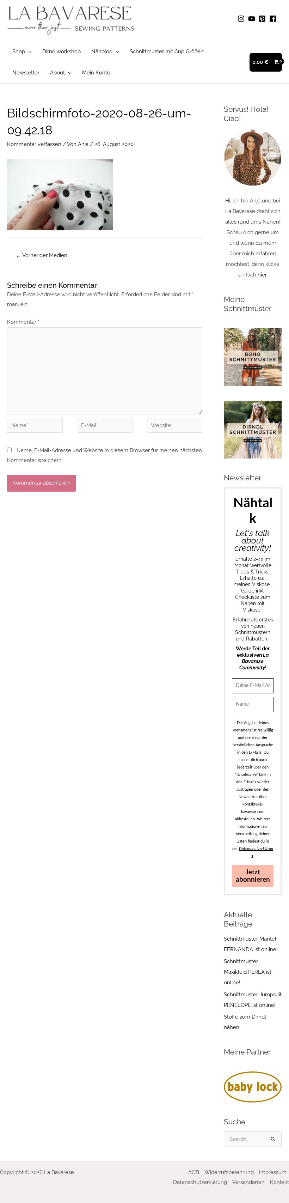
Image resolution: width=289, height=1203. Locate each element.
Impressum (273, 1172)
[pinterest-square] (263, 18)
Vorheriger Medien (41, 255)
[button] (28, 51)
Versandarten (248, 1182)
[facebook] (273, 18)
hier (262, 275)
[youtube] (252, 18)
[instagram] (242, 18)
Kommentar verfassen (34, 144)
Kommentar (23, 322)
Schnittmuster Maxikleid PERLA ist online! (247, 972)
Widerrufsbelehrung (229, 1172)
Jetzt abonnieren (253, 876)
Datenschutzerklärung (200, 1182)
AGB (193, 1172)
